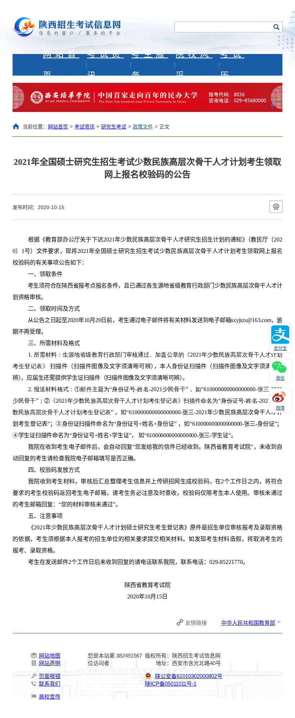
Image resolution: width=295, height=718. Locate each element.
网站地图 (49, 655)
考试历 (232, 65)
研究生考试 (113, 127)
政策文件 (143, 127)
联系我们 (49, 684)
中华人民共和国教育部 (248, 623)
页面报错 (49, 676)
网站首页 (61, 65)
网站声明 (49, 663)
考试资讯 (105, 65)
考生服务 (149, 65)
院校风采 (194, 65)
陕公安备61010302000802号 (188, 676)
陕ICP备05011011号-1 (170, 684)
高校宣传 (49, 697)
